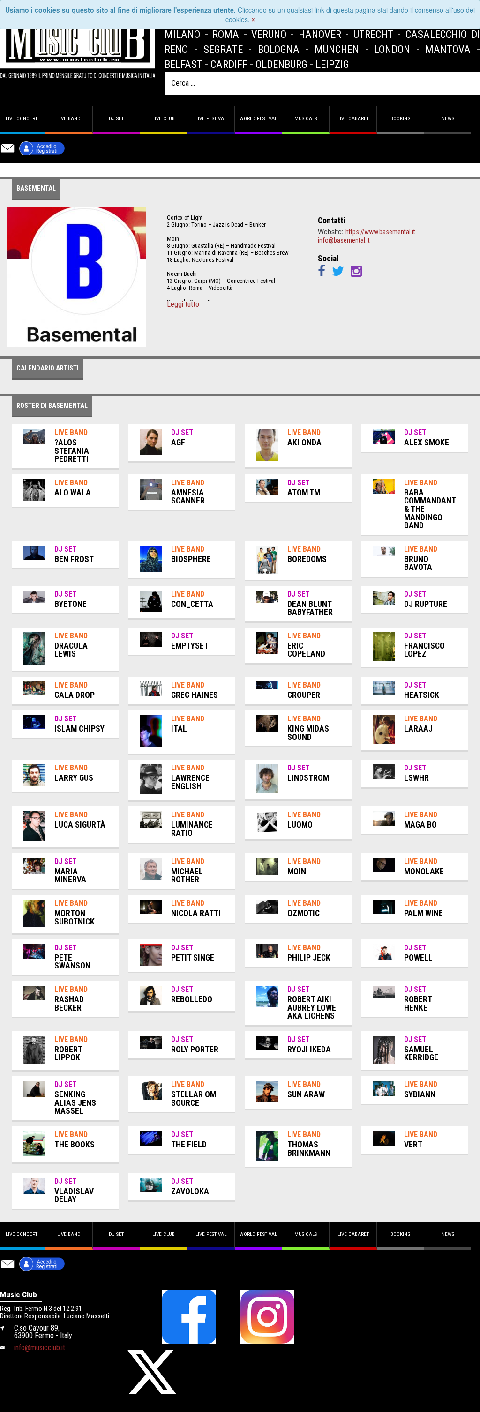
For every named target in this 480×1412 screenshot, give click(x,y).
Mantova (448, 49)
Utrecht (373, 34)
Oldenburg (281, 64)
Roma (225, 34)
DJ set (116, 119)
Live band (69, 119)
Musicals (305, 119)
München (337, 49)
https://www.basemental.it (380, 232)
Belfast (183, 64)
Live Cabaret (353, 119)
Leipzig (332, 64)
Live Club (163, 119)
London (392, 49)
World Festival (258, 119)
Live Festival (210, 119)
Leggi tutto (183, 304)
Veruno (268, 34)
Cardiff (229, 64)
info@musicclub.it (39, 1347)
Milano (182, 34)
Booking (400, 119)
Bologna (279, 49)
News (448, 119)
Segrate (223, 49)
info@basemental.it (344, 240)
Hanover (320, 34)
